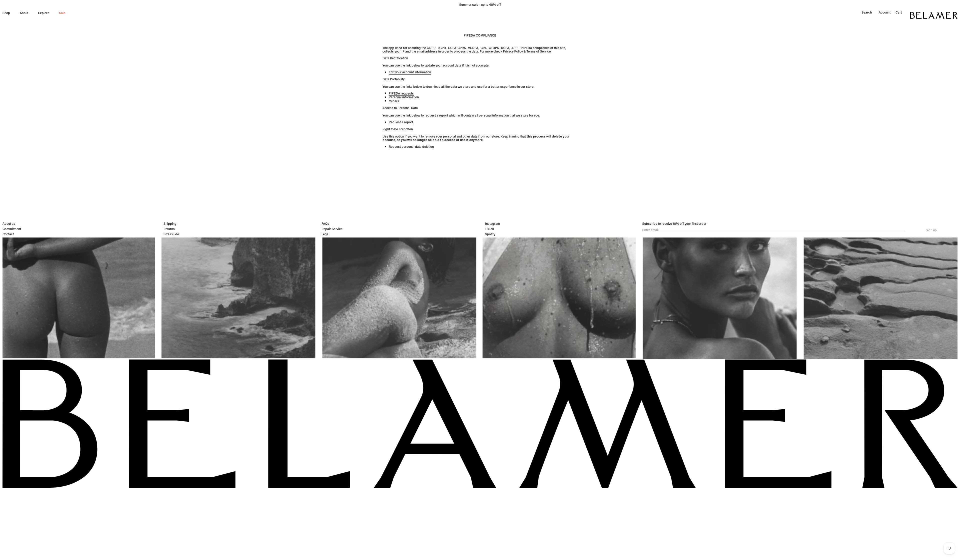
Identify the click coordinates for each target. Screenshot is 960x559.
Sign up (931, 230)
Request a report (401, 122)
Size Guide (171, 234)
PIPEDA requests (401, 94)
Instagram (492, 223)
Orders (394, 101)
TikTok (489, 228)
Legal (325, 234)
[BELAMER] (934, 15)
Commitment (11, 228)
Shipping (170, 223)
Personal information (404, 97)
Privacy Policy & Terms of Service (527, 51)
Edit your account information (410, 72)
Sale (62, 12)
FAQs (325, 223)
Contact (8, 234)
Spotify (490, 234)
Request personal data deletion (411, 147)
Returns (169, 228)
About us (8, 223)
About (24, 12)
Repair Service (332, 228)
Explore (43, 12)
